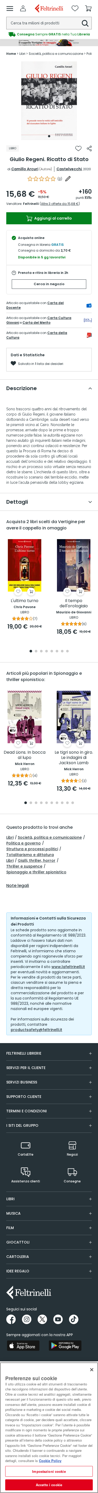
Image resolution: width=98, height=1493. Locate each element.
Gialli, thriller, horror (36, 860)
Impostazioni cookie (49, 1471)
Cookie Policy (50, 1460)
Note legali (17, 886)
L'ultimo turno (24, 601)
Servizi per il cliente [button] (25, 1067)
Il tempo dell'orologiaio (74, 603)
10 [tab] (72, 803)
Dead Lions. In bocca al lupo (24, 755)
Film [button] (10, 1227)
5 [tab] (52, 651)
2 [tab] (36, 651)
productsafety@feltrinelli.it (36, 1029)
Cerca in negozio (49, 283)
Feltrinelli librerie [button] (23, 1053)
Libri (10, 837)
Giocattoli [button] (18, 1242)
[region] (49, 1427)
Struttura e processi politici (32, 849)
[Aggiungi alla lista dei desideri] (78, 148)
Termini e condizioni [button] (26, 1111)
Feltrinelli (31, 203)
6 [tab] (57, 651)
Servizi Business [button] (21, 1082)
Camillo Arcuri (24, 169)
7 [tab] (62, 651)
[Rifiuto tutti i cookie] (91, 1369)
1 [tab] (49, 136)
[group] (49, 34)
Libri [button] (10, 1199)
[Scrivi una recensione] (68, 179)
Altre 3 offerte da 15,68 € (60, 203)
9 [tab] (67, 803)
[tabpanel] (49, 100)
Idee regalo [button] (17, 1271)
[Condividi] (89, 148)
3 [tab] (41, 651)
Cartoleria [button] (17, 1256)
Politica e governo (23, 843)
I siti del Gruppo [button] (22, 1125)
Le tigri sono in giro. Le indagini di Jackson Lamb (74, 758)
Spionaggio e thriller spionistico (36, 872)
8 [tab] (67, 651)
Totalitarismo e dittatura (30, 854)
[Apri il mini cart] (88, 8)
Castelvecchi (69, 169)
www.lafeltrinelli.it (68, 966)
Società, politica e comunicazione (50, 837)
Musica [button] (13, 1213)
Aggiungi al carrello (52, 218)
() (59, 179)
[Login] (23, 8)
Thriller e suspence (24, 866)
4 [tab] (46, 651)
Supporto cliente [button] (23, 1096)
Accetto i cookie (49, 1484)
